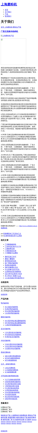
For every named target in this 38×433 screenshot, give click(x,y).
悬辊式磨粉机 (6, 352)
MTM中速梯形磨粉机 (12, 358)
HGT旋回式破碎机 (11, 307)
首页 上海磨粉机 (7, 27)
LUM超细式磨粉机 (11, 370)
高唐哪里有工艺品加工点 (12, 233)
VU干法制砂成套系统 (12, 379)
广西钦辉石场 (10, 248)
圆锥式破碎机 (6, 317)
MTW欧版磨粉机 (11, 360)
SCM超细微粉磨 (10, 372)
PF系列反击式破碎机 (12, 337)
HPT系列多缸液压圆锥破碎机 (15, 323)
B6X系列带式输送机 (12, 396)
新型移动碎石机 (10, 261)
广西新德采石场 (10, 251)
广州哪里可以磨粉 (11, 253)
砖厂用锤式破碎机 (11, 263)
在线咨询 (4, 294)
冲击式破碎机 (6, 340)
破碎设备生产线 (22, 417)
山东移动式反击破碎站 (13, 271)
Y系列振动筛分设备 (12, 386)
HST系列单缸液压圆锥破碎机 (15, 321)
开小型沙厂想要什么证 (13, 276)
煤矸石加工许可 (10, 256)
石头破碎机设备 (18, 419)
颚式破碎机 (5, 303)
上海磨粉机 (15, 415)
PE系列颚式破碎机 (11, 309)
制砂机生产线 (6, 415)
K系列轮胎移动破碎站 (13, 382)
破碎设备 (4, 417)
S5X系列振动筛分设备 (13, 384)
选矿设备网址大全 (11, 267)
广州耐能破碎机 (10, 244)
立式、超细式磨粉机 (8, 364)
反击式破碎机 (6, 329)
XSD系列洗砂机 (10, 394)
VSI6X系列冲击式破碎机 (13, 344)
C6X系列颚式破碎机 (12, 313)
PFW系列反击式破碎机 (13, 335)
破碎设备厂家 (8, 419)
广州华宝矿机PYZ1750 (13, 246)
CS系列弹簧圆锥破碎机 (13, 325)
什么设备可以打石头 (12, 269)
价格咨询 (4, 431)
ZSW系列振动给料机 (12, 392)
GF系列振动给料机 (11, 390)
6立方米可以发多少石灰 (13, 274)
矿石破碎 (28, 419)
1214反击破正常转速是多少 (14, 278)
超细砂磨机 (12, 417)
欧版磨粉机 (23, 415)
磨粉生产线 (17, 27)
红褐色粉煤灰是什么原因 (13, 236)
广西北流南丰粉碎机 (9, 31)
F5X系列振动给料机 (12, 388)
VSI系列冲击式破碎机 (12, 348)
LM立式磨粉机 (10, 368)
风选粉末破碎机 (10, 265)
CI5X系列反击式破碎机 (13, 332)
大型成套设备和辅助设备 (10, 376)
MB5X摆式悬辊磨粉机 (13, 356)
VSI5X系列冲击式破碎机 (13, 346)
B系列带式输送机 (11, 399)
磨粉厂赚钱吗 (10, 259)
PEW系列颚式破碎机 (12, 311)
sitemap (34, 419)
